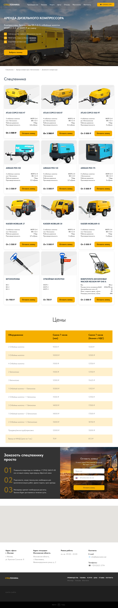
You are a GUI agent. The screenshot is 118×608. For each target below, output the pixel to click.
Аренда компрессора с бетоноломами (27, 70)
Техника (44, 5)
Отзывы (67, 5)
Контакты (87, 5)
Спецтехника (9, 70)
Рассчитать (77, 5)
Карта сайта (11, 592)
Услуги (52, 5)
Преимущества (32, 5)
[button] (28, 133)
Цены (59, 5)
